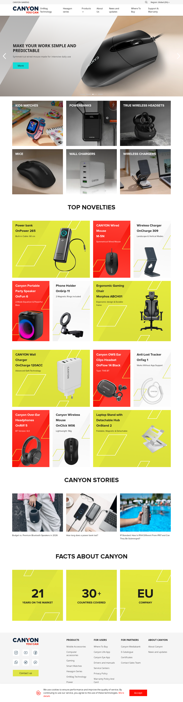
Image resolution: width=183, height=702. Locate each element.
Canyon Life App (102, 651)
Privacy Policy (100, 673)
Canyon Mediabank (131, 646)
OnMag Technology (76, 676)
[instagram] (16, 652)
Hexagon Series (74, 671)
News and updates (157, 651)
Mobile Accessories (76, 646)
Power (69, 682)
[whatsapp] (16, 662)
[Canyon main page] (25, 10)
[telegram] (26, 662)
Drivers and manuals (104, 662)
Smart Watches (74, 665)
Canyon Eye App (102, 657)
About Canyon (155, 646)
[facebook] (35, 652)
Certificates (126, 657)
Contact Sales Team (131, 662)
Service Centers (101, 668)
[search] (146, 2)
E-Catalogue (127, 651)
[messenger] (35, 662)
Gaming (70, 660)
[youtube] (26, 652)
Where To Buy (101, 646)
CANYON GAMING (21, 2)
